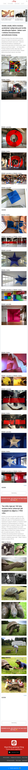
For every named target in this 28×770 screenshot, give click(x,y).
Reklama (18, 760)
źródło (25, 485)
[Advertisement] (14, 111)
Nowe (5, 3)
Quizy (22, 3)
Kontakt (24, 760)
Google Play (15, 752)
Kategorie (17, 3)
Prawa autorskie (16, 757)
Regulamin (6, 757)
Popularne (10, 3)
